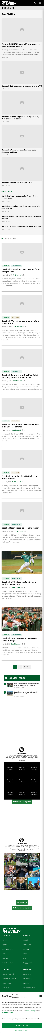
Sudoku (26, 949)
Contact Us (27, 974)
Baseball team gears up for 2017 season (20, 528)
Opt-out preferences (21, 1030)
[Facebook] (2, 8)
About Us (26, 983)
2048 (25, 958)
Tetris (25, 954)
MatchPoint (6, 983)
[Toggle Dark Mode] (35, 3)
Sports (4, 945)
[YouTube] (13, 8)
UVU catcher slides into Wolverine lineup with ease (21, 226)
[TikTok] (10, 8)
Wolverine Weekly (8, 974)
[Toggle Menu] (40, 3)
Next (26, 667)
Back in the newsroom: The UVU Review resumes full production (25, 693)
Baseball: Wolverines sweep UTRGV (17, 183)
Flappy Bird (27, 963)
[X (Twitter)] (5, 8)
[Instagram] (8, 8)
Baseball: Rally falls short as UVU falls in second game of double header (20, 376)
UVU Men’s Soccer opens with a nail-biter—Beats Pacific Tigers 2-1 (27, 684)
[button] (41, 996)
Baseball (6, 265)
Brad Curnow (16, 588)
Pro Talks (5, 988)
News (4, 940)
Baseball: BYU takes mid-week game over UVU (22, 86)
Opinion (5, 958)
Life (3, 954)
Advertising (27, 979)
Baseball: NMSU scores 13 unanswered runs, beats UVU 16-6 (21, 45)
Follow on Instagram (22, 802)
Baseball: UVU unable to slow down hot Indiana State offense (21, 425)
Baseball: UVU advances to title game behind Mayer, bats (20, 583)
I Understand (22, 1025)
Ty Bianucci (17, 275)
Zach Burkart (18, 327)
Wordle (25, 940)
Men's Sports (16, 265)
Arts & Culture (7, 949)
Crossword (27, 945)
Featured (15, 317)
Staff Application (29, 988)
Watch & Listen (7, 963)
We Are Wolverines (9, 979)
